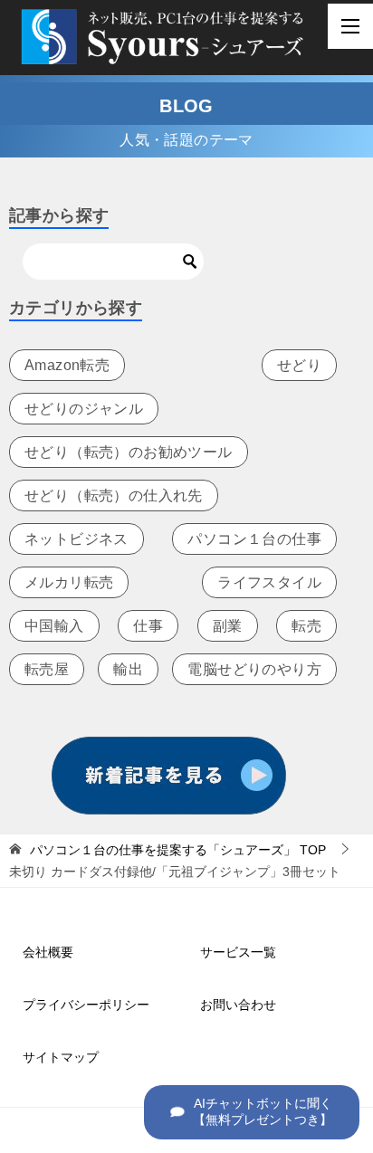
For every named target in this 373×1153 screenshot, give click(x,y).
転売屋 (46, 669)
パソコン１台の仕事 (254, 539)
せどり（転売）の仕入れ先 (113, 495)
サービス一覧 (238, 952)
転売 (306, 626)
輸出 (128, 669)
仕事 (148, 626)
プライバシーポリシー (86, 1004)
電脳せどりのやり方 (254, 669)
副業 (228, 626)
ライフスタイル (269, 582)
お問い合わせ (238, 1004)
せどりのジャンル (83, 408)
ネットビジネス (76, 539)
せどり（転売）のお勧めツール (128, 452)
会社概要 (48, 952)
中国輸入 (54, 626)
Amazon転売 (67, 365)
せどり (299, 365)
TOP (178, 850)
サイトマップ (61, 1057)
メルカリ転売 (68, 582)
